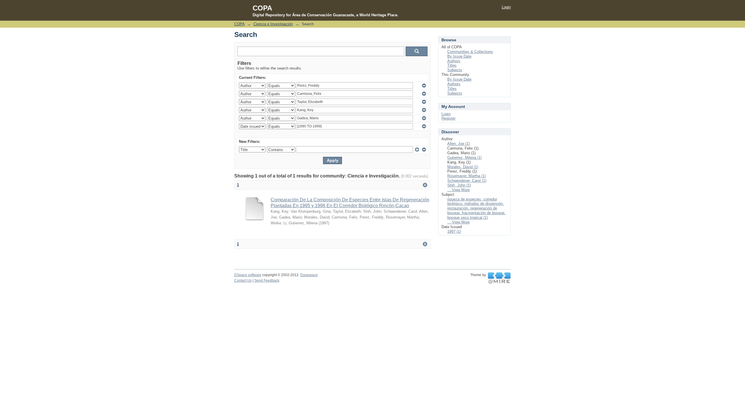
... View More (458, 190)
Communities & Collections (470, 51)
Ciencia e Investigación (273, 24)
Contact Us (243, 280)
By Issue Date (459, 56)
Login (506, 7)
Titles (452, 65)
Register (448, 118)
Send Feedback (266, 280)
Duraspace (309, 275)
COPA (239, 24)
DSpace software (247, 275)
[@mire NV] (499, 278)
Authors (453, 61)
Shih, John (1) (459, 185)
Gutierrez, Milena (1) (464, 157)
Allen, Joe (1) (458, 143)
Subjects (454, 70)
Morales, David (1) (462, 167)
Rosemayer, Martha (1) (466, 176)
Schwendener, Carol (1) (466, 180)
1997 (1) (454, 231)
